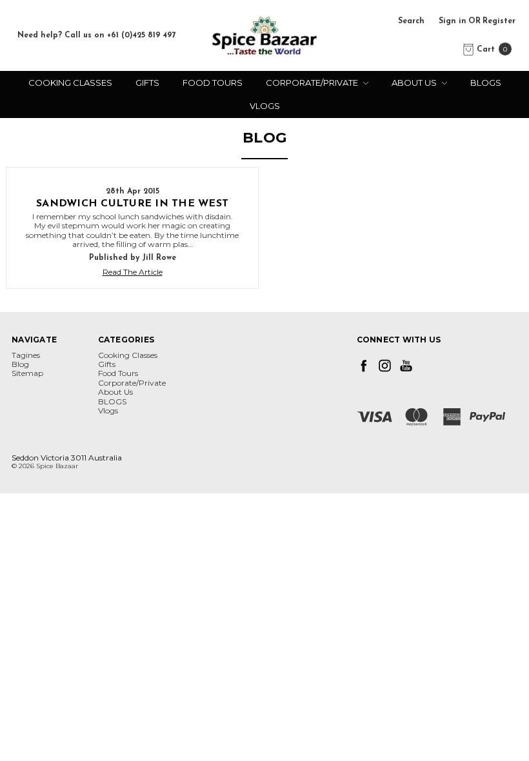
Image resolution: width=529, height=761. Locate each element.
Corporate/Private (313, 82)
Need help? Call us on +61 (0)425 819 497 (96, 35)
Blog (20, 364)
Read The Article (133, 272)
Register (499, 21)
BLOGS (485, 82)
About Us (415, 82)
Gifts (147, 82)
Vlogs (265, 106)
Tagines (26, 355)
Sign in (452, 21)
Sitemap (27, 373)
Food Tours (213, 82)
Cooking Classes (70, 82)
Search (411, 21)
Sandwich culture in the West (132, 204)
